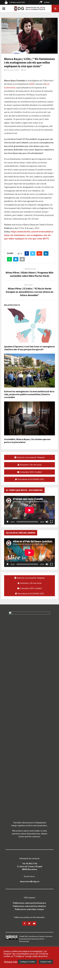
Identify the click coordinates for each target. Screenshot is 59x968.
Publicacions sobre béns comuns (29, 909)
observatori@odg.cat (29, 881)
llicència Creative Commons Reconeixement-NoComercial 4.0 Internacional (36, 938)
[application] (29, 510)
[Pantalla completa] (51, 521)
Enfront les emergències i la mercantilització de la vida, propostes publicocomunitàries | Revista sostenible (29, 394)
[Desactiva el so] (47, 521)
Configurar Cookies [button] (27, 962)
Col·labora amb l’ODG (17, 2)
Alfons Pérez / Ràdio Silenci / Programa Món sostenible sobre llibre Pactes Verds (29, 274)
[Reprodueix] (7, 521)
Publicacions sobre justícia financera (29, 903)
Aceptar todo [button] (45, 962)
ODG (32, 84)
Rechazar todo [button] (10, 962)
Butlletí (47, 2)
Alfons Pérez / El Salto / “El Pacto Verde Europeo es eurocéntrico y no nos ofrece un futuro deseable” (29, 292)
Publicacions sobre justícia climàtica (29, 906)
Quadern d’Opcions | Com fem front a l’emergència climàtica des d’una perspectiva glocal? (29, 348)
